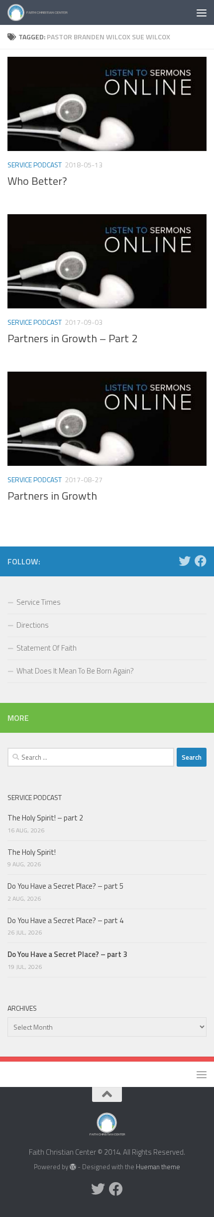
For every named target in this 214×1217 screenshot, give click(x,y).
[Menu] (201, 12)
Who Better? (37, 180)
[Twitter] (185, 561)
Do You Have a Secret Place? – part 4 (65, 920)
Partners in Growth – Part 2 (72, 338)
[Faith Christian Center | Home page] (48, 12)
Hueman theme (158, 1167)
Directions (32, 625)
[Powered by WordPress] (73, 1167)
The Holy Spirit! (31, 852)
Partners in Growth (52, 495)
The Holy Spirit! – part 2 (45, 817)
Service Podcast (34, 164)
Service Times (38, 602)
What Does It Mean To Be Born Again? (75, 670)
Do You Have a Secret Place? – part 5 (65, 886)
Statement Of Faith (46, 648)
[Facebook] (201, 561)
